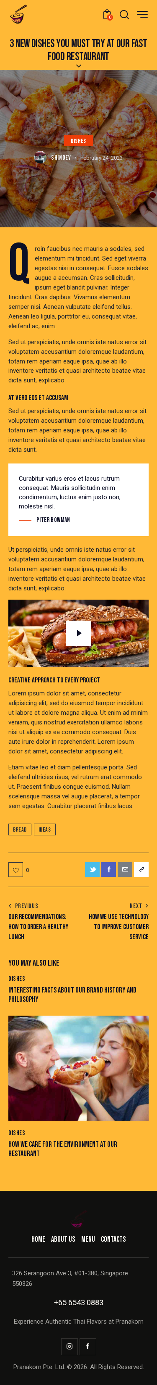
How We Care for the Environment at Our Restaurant (62, 1149)
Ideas (45, 829)
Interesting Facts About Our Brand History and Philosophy (72, 995)
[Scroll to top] (141, 1369)
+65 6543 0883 (78, 1302)
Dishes (78, 141)
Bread (20, 829)
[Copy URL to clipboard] (141, 869)
